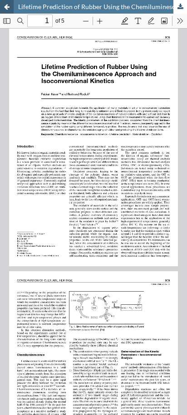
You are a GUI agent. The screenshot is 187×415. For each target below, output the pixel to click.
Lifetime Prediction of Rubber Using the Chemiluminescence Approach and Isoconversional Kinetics (102, 6)
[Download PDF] (180, 7)
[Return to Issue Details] (7, 7)
